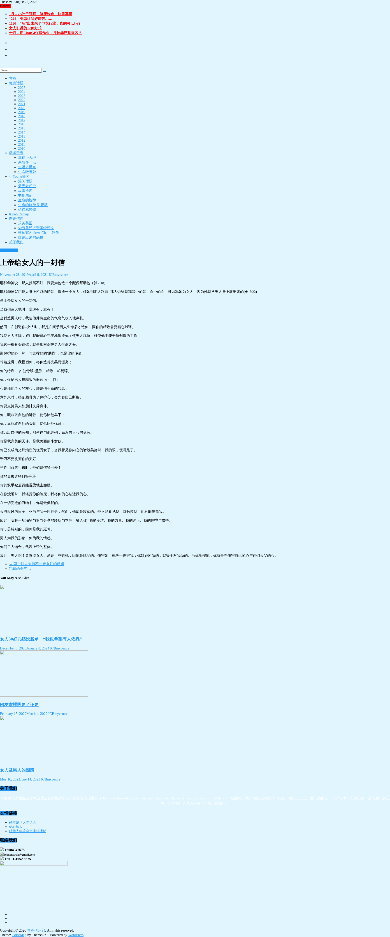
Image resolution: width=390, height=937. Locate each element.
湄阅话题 (25, 181)
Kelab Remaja (19, 214)
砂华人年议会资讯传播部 (27, 831)
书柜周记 (25, 195)
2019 (21, 112)
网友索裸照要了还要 (19, 704)
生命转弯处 (27, 172)
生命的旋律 (27, 200)
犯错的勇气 (20, 569)
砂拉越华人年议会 (22, 822)
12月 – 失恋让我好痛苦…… (30, 19)
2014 (21, 132)
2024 (21, 92)
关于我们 (16, 242)
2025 (21, 88)
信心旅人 (16, 827)
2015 (21, 128)
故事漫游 (25, 191)
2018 (21, 116)
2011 (21, 144)
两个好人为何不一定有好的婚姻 (36, 564)
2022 (21, 100)
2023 (21, 96)
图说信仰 (16, 218)
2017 (21, 120)
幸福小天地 (27, 157)
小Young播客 (19, 176)
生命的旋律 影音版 (33, 205)
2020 (21, 108)
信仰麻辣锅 (27, 210)
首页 (12, 78)
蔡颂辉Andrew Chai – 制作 (38, 233)
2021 (21, 104)
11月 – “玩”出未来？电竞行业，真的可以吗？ (45, 23)
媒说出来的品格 (30, 237)
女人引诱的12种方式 (25, 28)
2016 (21, 124)
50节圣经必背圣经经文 (36, 228)
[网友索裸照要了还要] (44, 695)
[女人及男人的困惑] (44, 761)
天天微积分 (27, 186)
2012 (21, 140)
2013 (21, 136)
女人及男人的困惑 (17, 770)
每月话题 (16, 83)
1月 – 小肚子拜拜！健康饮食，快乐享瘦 (40, 14)
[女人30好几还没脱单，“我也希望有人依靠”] (44, 630)
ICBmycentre (58, 274)
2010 (21, 148)
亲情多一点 (27, 162)
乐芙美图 (25, 223)
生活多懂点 (27, 167)
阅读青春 (16, 153)
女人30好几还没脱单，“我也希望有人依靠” (41, 639)
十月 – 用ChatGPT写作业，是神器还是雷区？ (45, 33)
